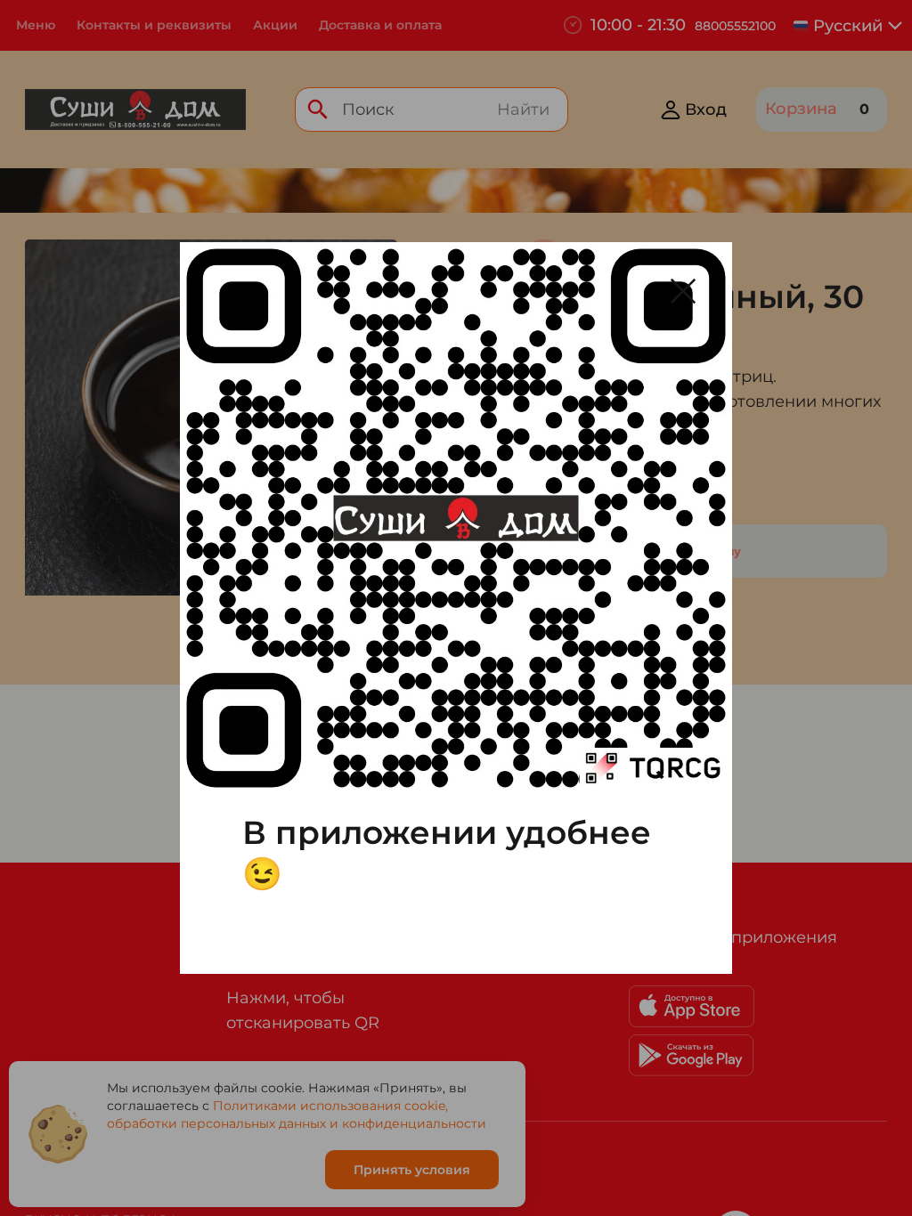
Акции (275, 25)
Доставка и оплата (380, 25)
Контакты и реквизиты (154, 25)
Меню (35, 25)
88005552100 (735, 26)
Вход (706, 109)
